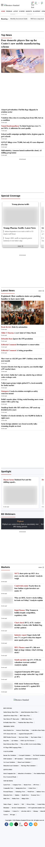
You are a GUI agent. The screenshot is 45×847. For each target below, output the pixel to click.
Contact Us (15, 811)
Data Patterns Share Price (10, 744)
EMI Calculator (7, 759)
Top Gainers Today (36, 737)
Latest (15, 11)
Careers (5, 814)
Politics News (15, 798)
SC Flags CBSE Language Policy (12, 747)
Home (3, 11)
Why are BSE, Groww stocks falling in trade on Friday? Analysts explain (28, 599)
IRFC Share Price (25, 715)
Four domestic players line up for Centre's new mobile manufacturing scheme (20, 43)
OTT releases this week (9, 734)
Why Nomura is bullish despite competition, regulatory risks (26, 612)
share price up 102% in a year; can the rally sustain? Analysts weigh (28, 576)
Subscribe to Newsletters (24, 773)
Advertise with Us (26, 811)
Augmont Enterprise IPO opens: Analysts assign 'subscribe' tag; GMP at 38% (28, 674)
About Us (16, 804)
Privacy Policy (31, 804)
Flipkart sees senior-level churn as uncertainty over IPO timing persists (20, 525)
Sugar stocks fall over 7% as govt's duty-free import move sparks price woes (27, 637)
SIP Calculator (19, 759)
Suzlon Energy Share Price (10, 712)
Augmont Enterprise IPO (26, 734)
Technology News (20, 791)
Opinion (17, 795)
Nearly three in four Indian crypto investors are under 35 (27, 588)
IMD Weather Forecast (9, 737)
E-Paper (22, 11)
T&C (22, 804)
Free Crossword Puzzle (9, 777)
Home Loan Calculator (24, 762)
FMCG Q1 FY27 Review (27, 740)
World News (30, 791)
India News (6, 798)
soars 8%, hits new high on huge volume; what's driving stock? (28, 650)
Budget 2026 (25, 798)
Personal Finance (8, 791)
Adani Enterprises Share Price (29, 712)
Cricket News (32, 788)
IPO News (36, 785)
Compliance (6, 811)
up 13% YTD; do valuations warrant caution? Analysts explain (27, 662)
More (40, 291)
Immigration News (21, 788)
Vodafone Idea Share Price (25, 722)
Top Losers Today (23, 737)
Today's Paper (7, 804)
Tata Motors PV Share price (11, 719)
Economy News (35, 795)
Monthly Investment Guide (18, 19)
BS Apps (12, 814)
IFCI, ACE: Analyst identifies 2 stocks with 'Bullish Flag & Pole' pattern (28, 625)
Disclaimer (6, 808)
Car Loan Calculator (9, 762)
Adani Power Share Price (10, 715)
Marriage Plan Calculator (28, 765)
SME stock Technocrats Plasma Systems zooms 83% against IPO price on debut (27, 686)
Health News (25, 795)
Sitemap (35, 811)
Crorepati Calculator (25, 755)
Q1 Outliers (15, 740)
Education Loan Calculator (11, 765)
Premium (9, 11)
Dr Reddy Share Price (9, 722)
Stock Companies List (9, 773)
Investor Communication (19, 808)
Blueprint (36, 11)
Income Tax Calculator (9, 755)
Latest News (8, 290)
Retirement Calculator (31, 759)
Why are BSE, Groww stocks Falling (31, 744)
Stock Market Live (8, 730)
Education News (7, 795)
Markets (29, 11)
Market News (27, 785)
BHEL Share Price (27, 719)
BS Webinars (8, 514)
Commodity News (8, 788)
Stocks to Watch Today (22, 730)
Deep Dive (6, 740)
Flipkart (20, 521)
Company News (17, 785)
